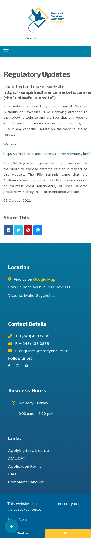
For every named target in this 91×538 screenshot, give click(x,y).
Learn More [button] (17, 519)
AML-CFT (16, 458)
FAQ (12, 474)
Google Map (44, 279)
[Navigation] (6, 51)
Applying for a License (28, 450)
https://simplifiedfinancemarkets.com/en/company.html (47, 154)
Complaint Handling (26, 482)
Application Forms (25, 466)
